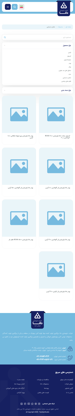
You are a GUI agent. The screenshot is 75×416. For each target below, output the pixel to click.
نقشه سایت (21, 379)
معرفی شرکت (69, 384)
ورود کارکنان (21, 392)
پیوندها (46, 388)
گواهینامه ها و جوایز (66, 379)
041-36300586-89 (44, 359)
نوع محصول (67, 45)
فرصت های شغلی (43, 392)
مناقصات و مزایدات (43, 379)
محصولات (60, 27)
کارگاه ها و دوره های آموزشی (15, 388)
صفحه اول (68, 27)
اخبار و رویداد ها (19, 384)
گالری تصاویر (69, 388)
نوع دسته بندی (66, 90)
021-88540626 (42, 356)
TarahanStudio (44, 412)
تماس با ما (69, 392)
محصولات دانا (44, 384)
